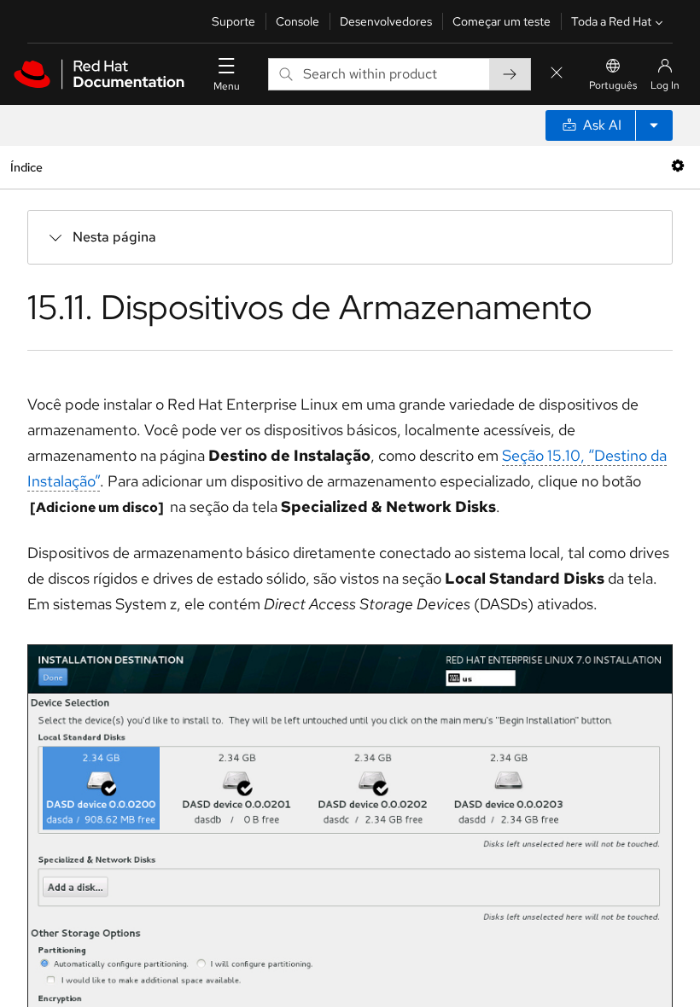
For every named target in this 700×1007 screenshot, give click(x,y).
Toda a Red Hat (611, 21)
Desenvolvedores (386, 21)
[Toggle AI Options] (654, 125)
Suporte (233, 21)
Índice (26, 167)
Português (613, 85)
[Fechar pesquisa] (557, 74)
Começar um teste (501, 21)
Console (297, 21)
